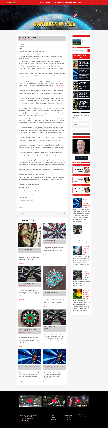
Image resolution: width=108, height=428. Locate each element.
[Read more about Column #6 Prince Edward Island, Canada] (54, 317)
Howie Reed (53, 417)
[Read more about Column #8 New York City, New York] (54, 356)
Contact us (86, 414)
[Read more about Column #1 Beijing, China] (29, 235)
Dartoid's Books (68, 417)
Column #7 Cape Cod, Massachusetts (29, 366)
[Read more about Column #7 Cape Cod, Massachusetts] (29, 356)
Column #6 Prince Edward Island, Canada (53, 327)
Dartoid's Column (24, 39)
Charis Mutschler (53, 419)
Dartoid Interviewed (64, 2)
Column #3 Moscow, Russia (26, 283)
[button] (53, 2)
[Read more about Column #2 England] (54, 230)
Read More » (21, 263)
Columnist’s (49, 2)
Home (42, 2)
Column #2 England (49, 240)
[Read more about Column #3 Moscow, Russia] (29, 273)
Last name (74, 124)
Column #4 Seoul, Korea (50, 292)
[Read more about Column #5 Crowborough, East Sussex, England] (29, 318)
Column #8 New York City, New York (54, 366)
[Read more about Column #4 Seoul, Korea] (54, 278)
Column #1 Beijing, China (26, 249)
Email (73, 128)
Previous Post (20, 213)
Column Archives (68, 419)
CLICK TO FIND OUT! (81, 157)
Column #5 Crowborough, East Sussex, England (27, 330)
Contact (87, 2)
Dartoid (53, 415)
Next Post (64, 213)
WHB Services (84, 416)
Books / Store (77, 2)
